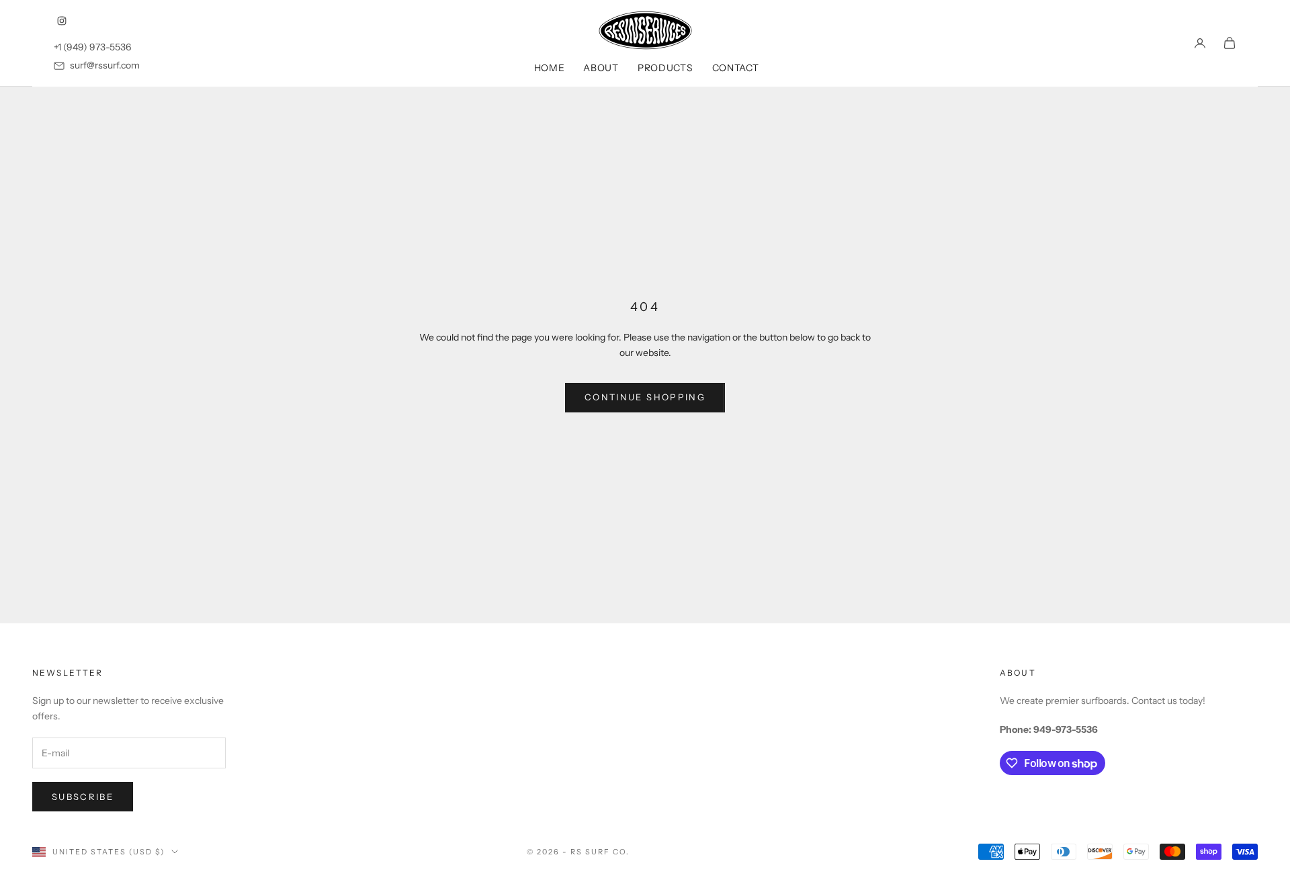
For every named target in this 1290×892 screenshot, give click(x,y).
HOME (549, 68)
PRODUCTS (665, 68)
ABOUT (601, 68)
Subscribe (83, 796)
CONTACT (735, 68)
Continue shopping (645, 397)
